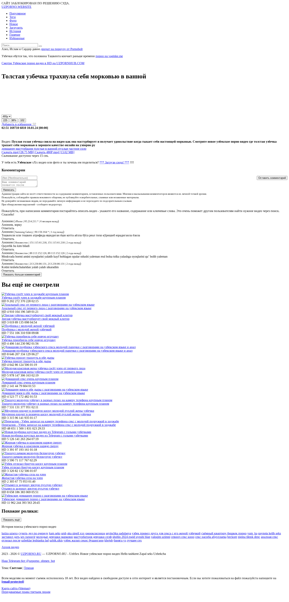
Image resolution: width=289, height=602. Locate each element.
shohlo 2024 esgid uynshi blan (131, 537)
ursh (63, 533)
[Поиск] (40, 46)
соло (82, 148)
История (15, 31)
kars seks (54, 533)
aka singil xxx (76, 533)
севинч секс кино (182, 537)
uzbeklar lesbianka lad (35, 540)
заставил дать (11, 537)
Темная (29, 568)
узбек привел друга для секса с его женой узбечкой (166, 533)
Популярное (17, 13)
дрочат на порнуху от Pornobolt (62, 49)
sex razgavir (27, 537)
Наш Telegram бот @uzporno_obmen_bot (28, 561)
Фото (13, 20)
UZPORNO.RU (31, 553)
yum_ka (252, 533)
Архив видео (10, 547)
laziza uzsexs (10, 533)
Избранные (17, 38)
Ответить (8, 228)
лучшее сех (134, 540)
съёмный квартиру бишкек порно (224, 533)
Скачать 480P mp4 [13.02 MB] (54, 152)
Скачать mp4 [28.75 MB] (18, 152)
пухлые (62, 148)
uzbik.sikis (56, 540)
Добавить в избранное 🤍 (19, 124)
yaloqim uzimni (160, 537)
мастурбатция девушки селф (93, 537)
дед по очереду (38, 533)
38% (13, 120)
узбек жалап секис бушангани (84, 540)
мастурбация (24, 148)
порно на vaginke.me (109, 56)
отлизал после (11, 540)
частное (73, 148)
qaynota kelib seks (269, 533)
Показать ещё (11, 519)
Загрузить (16, 27)
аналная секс (269, 537)
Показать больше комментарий (21, 274)
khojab (108, 540)
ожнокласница (95, 533)
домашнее (8, 148)
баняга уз (120, 540)
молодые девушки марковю (54, 537)
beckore (232, 537)
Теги (12, 17)
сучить (23, 533)
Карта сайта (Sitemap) (16, 588)
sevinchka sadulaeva (118, 533)
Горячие (14, 34)
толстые (38, 148)
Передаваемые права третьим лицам (26, 592)
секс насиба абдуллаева (210, 537)
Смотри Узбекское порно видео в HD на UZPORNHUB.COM (43, 63)
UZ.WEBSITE (16, 6)
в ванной (50, 148)
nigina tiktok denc (249, 537)
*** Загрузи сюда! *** (114, 162)
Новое (13, 24)
